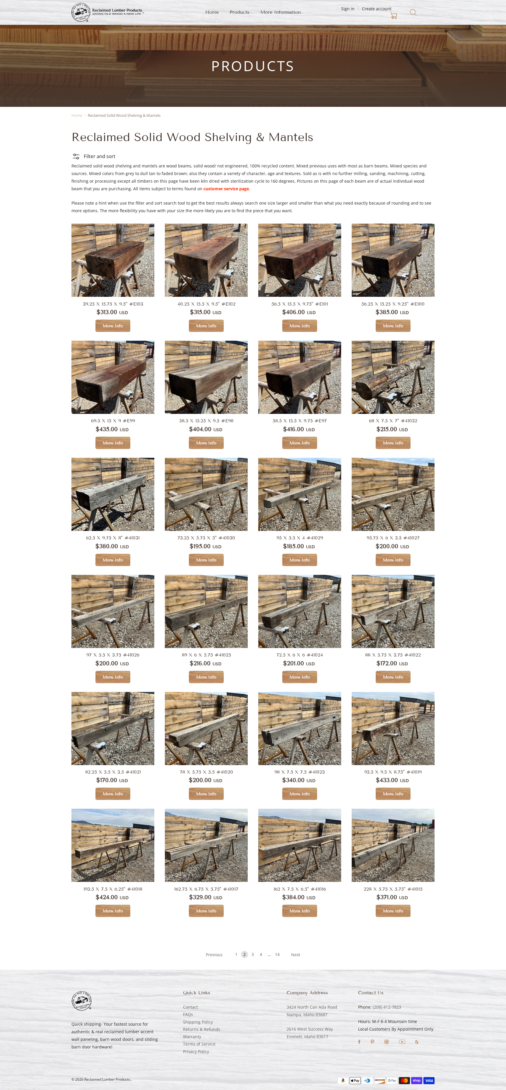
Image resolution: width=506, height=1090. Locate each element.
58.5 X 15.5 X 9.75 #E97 (300, 421)
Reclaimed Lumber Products (107, 1079)
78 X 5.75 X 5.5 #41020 (206, 772)
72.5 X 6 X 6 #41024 (299, 655)
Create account (377, 8)
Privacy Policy (196, 1051)
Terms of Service (199, 1044)
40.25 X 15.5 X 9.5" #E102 (206, 304)
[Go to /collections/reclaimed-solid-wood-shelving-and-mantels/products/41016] (299, 845)
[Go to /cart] (359, 15)
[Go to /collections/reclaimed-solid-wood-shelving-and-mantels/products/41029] (299, 494)
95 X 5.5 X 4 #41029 (299, 538)
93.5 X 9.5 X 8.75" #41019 (393, 772)
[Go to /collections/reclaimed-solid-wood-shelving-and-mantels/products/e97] (299, 377)
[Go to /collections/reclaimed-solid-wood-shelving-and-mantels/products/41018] (112, 845)
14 (277, 954)
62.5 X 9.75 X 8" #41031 (113, 538)
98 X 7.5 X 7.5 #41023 (299, 772)
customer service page (226, 188)
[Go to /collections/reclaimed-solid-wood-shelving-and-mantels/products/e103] (112, 260)
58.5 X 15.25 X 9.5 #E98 (206, 421)
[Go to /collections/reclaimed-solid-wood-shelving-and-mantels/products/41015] (393, 845)
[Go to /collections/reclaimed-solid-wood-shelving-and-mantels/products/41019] (393, 728)
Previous (214, 954)
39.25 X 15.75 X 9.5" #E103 (113, 304)
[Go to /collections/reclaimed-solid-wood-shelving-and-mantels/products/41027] (393, 494)
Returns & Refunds (201, 1029)
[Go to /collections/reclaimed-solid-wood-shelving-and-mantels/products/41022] (393, 611)
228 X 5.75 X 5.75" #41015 (393, 889)
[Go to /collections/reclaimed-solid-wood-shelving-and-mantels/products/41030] (206, 494)
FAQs (188, 1014)
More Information (280, 12)
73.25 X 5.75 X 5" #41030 (206, 538)
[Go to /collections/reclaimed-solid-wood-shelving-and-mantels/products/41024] (299, 611)
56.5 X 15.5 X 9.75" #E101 (299, 304)
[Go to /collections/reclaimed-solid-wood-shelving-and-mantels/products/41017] (206, 845)
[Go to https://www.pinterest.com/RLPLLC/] (372, 1042)
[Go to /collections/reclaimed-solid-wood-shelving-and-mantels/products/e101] (299, 260)
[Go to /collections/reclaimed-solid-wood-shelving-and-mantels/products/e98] (206, 377)
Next (295, 954)
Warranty (192, 1036)
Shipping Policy (198, 1022)
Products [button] (239, 12)
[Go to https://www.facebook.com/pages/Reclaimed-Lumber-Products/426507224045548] (360, 1042)
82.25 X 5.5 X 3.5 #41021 (113, 772)
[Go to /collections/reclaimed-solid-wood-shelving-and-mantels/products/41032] (393, 377)
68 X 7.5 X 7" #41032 (393, 421)
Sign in (348, 8)
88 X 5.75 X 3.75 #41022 (393, 655)
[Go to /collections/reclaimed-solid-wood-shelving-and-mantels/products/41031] (112, 494)
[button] (93, 156)
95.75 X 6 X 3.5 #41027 (393, 538)
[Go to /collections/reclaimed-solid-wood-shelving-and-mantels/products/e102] (206, 260)
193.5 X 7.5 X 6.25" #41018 (112, 889)
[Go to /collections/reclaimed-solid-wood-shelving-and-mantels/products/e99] (112, 377)
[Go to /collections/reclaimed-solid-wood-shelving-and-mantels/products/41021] (112, 728)
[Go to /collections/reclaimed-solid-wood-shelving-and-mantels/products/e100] (393, 260)
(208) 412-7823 (387, 1007)
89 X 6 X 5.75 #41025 (206, 655)
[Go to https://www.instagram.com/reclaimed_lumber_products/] (387, 1042)
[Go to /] (107, 12)
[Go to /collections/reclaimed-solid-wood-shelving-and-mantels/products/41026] (112, 611)
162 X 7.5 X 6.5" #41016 (299, 889)
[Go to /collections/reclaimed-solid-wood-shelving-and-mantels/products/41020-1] (206, 728)
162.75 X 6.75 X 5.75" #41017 (206, 889)
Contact (190, 1007)
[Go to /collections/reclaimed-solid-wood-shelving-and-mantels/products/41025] (206, 611)
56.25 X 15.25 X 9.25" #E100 (393, 304)
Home (212, 12)
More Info (113, 325)
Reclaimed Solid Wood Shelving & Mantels (124, 115)
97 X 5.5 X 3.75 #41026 (112, 655)
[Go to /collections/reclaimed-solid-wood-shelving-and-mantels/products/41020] (299, 728)
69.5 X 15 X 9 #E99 (113, 421)
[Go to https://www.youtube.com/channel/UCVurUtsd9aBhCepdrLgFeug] (402, 1042)
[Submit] (413, 12)
